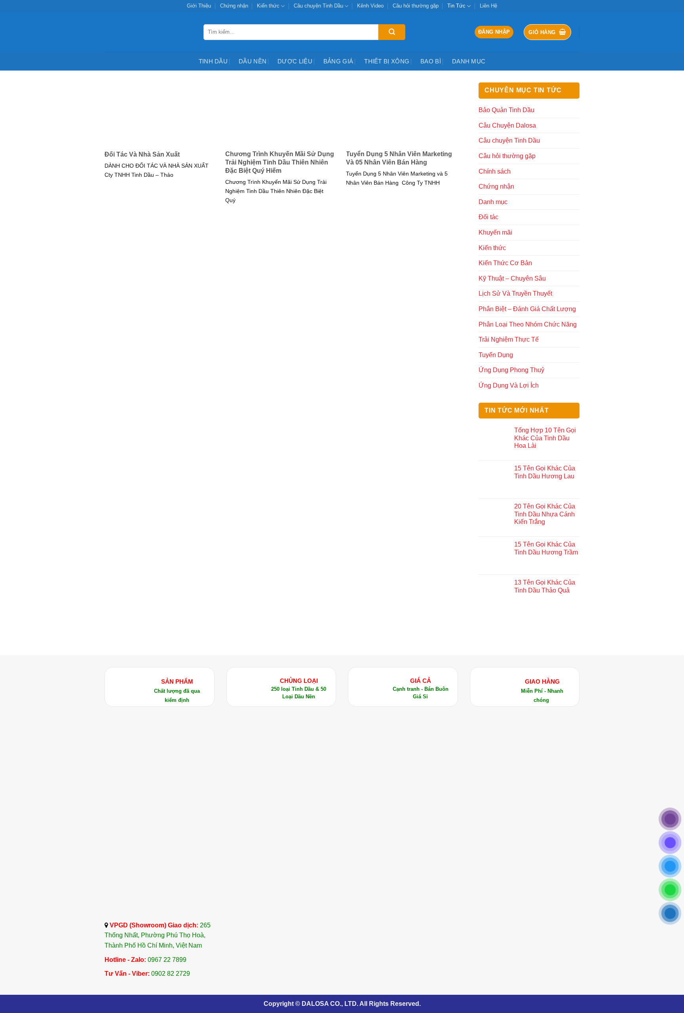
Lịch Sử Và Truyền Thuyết (515, 293)
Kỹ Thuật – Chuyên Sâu (512, 278)
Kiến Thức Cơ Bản (505, 263)
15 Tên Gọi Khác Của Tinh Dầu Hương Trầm (546, 548)
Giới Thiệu (199, 6)
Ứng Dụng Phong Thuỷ (511, 370)
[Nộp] (391, 32)
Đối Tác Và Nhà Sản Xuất (142, 154)
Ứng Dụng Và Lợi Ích (509, 385)
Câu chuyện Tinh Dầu (318, 6)
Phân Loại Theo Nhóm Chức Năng (528, 324)
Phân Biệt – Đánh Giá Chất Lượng (527, 309)
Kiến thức (268, 6)
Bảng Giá (338, 61)
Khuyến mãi (495, 232)
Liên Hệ (488, 6)
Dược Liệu (294, 61)
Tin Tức (456, 6)
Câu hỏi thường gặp (416, 6)
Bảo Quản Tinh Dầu (506, 110)
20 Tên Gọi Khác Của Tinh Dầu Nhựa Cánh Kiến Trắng (544, 514)
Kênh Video (370, 6)
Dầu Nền (252, 61)
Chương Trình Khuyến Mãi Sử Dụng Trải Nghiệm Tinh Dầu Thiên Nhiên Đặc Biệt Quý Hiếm (279, 162)
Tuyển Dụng (496, 355)
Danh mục (468, 61)
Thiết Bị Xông (386, 61)
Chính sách (495, 171)
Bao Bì (430, 61)
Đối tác (488, 217)
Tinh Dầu (213, 61)
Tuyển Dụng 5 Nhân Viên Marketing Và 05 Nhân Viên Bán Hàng (399, 158)
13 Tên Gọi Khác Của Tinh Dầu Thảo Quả (544, 586)
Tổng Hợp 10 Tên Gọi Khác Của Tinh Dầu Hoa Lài (545, 438)
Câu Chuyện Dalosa (507, 125)
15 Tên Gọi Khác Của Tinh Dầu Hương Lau (544, 472)
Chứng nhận (234, 6)
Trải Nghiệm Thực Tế (509, 339)
